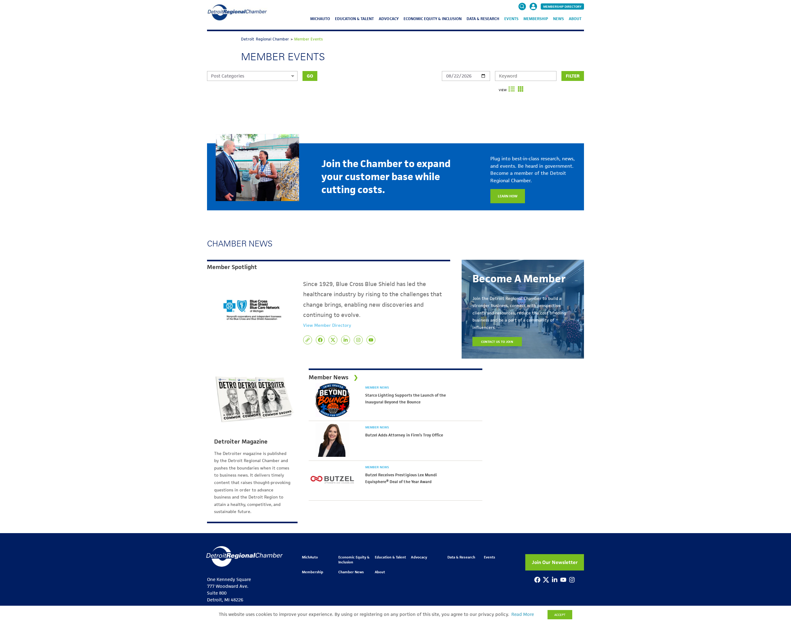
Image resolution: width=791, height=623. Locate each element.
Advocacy (388, 18)
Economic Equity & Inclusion (433, 18)
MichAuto (320, 18)
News (558, 18)
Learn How (508, 196)
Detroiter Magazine (241, 441)
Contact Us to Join (497, 341)
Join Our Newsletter (555, 562)
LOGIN (533, 25)
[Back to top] (776, 586)
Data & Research (483, 18)
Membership (535, 18)
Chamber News (351, 572)
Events (511, 18)
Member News (377, 387)
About (575, 18)
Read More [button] (522, 614)
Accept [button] (559, 614)
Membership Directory (562, 6)
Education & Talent (354, 18)
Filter (573, 76)
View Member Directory (327, 325)
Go (310, 76)
